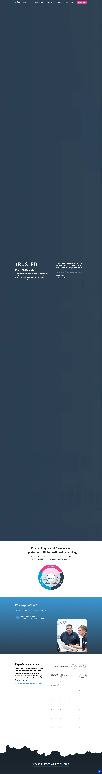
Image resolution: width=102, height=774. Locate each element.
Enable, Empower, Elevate (38, 2)
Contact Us (72, 2)
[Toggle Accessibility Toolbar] (99, 771)
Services (52, 2)
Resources (66, 2)
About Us (47, 2)
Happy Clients (59, 2)
